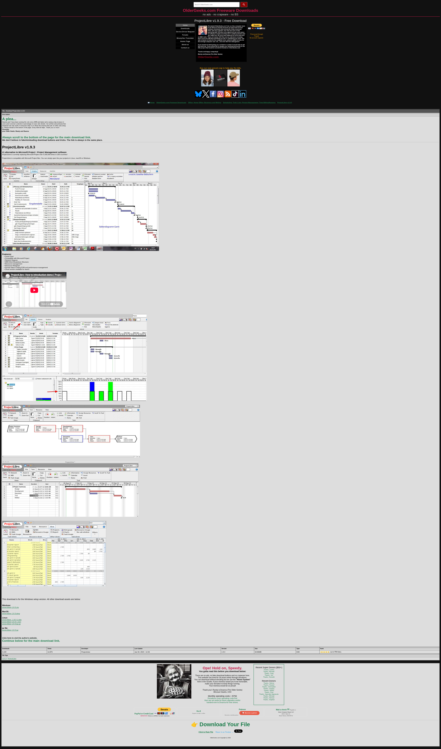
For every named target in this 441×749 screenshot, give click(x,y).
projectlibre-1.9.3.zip (10, 607)
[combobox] (217, 4)
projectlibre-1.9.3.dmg (11, 614)
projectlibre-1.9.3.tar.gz (11, 624)
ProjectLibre (12, 659)
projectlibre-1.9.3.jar (10, 630)
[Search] (243, 4)
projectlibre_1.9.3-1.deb (11, 620)
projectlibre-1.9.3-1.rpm (11, 622)
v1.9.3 (4, 659)
